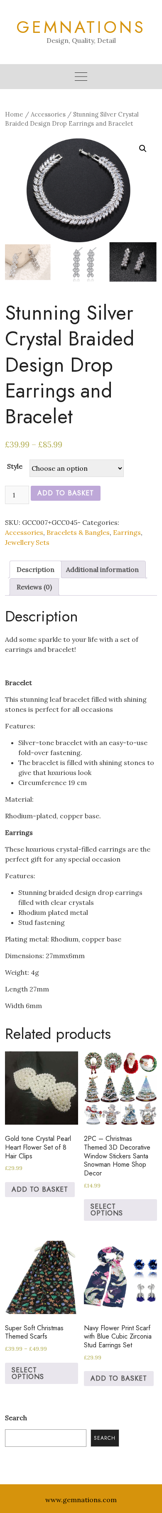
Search (16, 1418)
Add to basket (65, 493)
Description (35, 569)
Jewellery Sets (27, 542)
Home (14, 114)
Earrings (127, 532)
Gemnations (81, 27)
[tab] (35, 569)
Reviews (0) (34, 587)
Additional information (102, 569)
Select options (107, 1210)
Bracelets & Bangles (78, 532)
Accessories (48, 114)
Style (14, 466)
